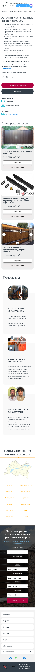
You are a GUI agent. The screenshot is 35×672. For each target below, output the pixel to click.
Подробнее (17, 162)
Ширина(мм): (17, 556)
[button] (4, 234)
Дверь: (17, 565)
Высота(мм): (17, 548)
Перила (6, 640)
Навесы (6, 633)
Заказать (17, 91)
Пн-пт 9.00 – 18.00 (10, 6)
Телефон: (17, 590)
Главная (4, 11)
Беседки (6, 614)
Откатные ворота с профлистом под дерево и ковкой (15, 249)
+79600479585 (6, 68)
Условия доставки (12, 114)
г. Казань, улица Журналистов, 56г (18, 3)
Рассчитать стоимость (17, 85)
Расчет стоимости (17, 167)
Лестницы (7, 646)
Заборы (6, 627)
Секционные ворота (21, 11)
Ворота (11, 11)
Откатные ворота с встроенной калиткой (17, 152)
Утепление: (17, 573)
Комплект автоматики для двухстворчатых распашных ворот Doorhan (16, 200)
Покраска (17, 582)
